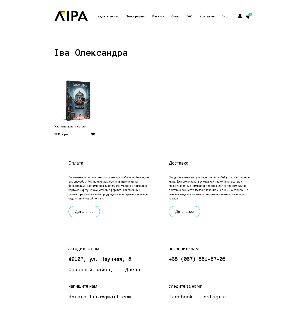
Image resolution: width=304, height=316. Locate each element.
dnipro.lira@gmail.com (100, 296)
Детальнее (84, 211)
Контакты (207, 16)
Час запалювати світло (70, 126)
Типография (135, 16)
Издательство (108, 16)
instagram (214, 296)
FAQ (189, 16)
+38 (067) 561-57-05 (197, 259)
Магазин (158, 16)
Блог (225, 16)
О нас (175, 16)
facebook (181, 296)
